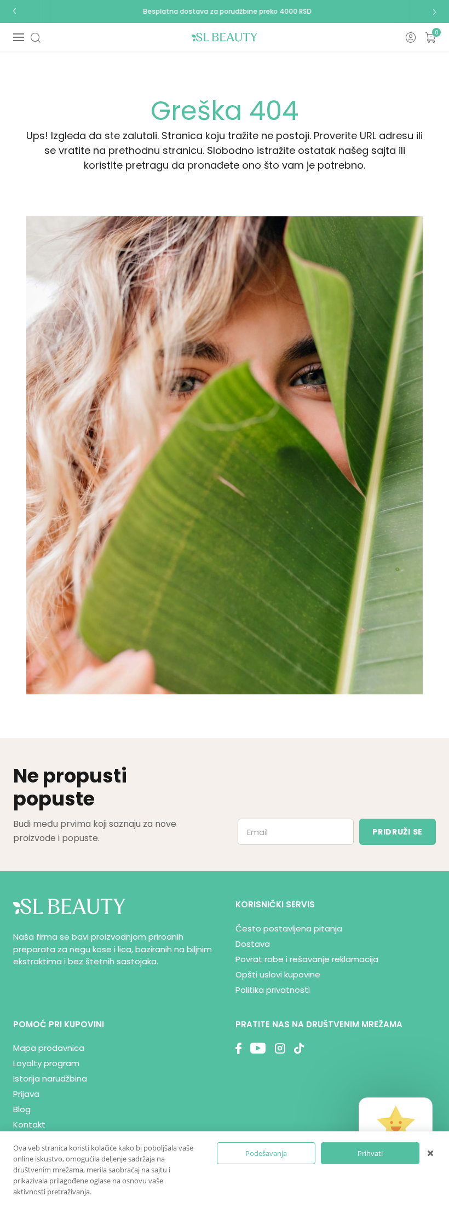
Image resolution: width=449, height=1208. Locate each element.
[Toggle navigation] (18, 37)
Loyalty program (46, 1063)
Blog (22, 1109)
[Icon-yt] (258, 1050)
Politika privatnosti (272, 990)
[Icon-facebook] (238, 1050)
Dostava (252, 944)
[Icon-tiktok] (299, 1050)
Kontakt (29, 1124)
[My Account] (410, 37)
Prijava (26, 1094)
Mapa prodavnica (48, 1048)
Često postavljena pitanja (288, 928)
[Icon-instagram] (279, 1050)
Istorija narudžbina (50, 1078)
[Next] (434, 11)
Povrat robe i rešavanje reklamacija (306, 959)
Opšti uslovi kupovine (277, 974)
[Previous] (14, 11)
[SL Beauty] (224, 37)
